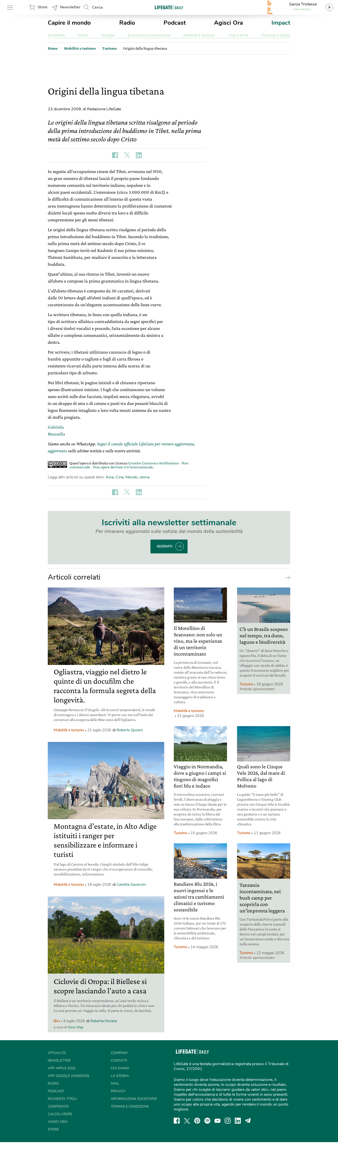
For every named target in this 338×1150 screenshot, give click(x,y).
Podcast (175, 23)
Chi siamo (120, 1068)
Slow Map (75, 1027)
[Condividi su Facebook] (115, 155)
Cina (119, 477)
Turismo (246, 684)
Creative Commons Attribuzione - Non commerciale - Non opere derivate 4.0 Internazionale (129, 465)
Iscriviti (164, 546)
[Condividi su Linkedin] (139, 155)
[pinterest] (197, 1121)
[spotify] (207, 1121)
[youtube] (217, 1121)
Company (119, 1053)
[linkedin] (238, 1121)
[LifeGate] (169, 7)
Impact (280, 23)
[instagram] (228, 1121)
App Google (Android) (68, 1076)
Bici (57, 1020)
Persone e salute (276, 35)
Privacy (118, 1091)
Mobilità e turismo (199, 35)
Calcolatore (60, 1114)
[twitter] (187, 1121)
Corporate (58, 1106)
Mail (115, 1083)
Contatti (119, 1060)
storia (144, 477)
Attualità (57, 1053)
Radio (127, 23)
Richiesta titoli (62, 1098)
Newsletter (70, 7)
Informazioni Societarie (134, 1098)
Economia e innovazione (149, 35)
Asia (110, 477)
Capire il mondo (69, 23)
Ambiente (56, 35)
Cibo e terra (238, 35)
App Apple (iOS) (61, 1068)
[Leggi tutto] (286, 577)
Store (43, 7)
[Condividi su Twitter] (127, 155)
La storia (120, 1076)
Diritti (83, 35)
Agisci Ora (228, 23)
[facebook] (177, 1121)
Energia (107, 35)
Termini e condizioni (130, 1106)
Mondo (131, 477)
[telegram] (248, 1121)
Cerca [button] (97, 7)
